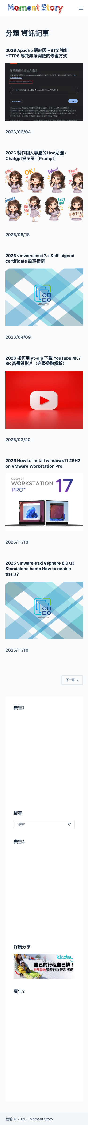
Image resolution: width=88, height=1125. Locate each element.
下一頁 (70, 680)
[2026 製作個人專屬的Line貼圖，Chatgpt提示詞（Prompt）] (44, 195)
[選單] (81, 8)
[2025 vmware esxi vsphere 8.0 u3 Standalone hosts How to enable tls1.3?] (44, 610)
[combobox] (39, 824)
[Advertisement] (44, 762)
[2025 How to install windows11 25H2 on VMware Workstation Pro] (44, 502)
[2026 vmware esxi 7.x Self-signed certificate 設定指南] (44, 297)
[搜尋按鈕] (69, 824)
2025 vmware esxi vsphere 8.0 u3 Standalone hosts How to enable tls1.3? (40, 568)
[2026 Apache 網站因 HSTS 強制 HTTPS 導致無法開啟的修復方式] (44, 92)
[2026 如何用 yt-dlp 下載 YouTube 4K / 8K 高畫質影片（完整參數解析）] (44, 400)
